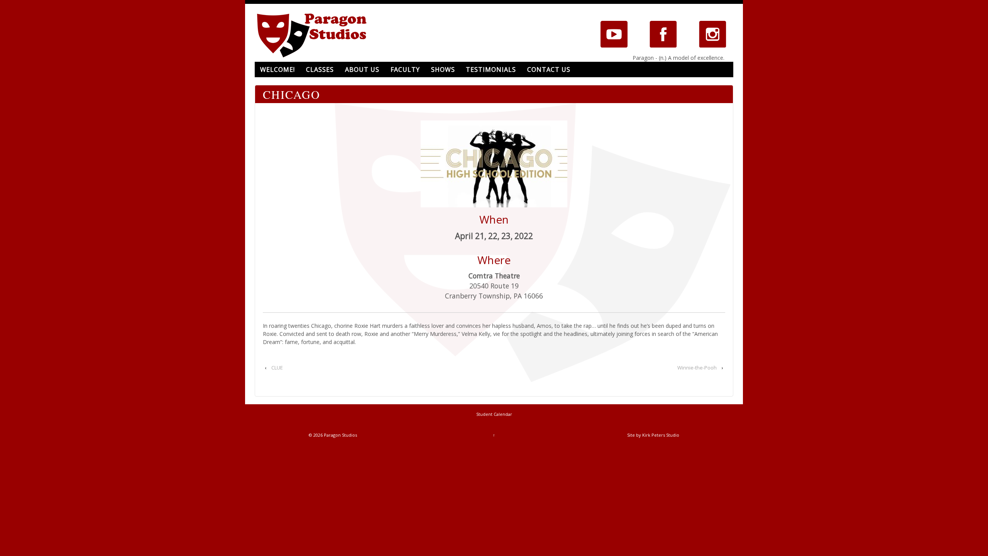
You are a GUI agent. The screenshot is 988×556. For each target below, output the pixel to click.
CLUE (277, 367)
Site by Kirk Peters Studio (653, 435)
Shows (443, 69)
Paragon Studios (340, 435)
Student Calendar (494, 414)
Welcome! (277, 69)
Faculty (405, 69)
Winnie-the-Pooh (697, 367)
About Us (362, 69)
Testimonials (491, 69)
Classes (320, 69)
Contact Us (548, 69)
